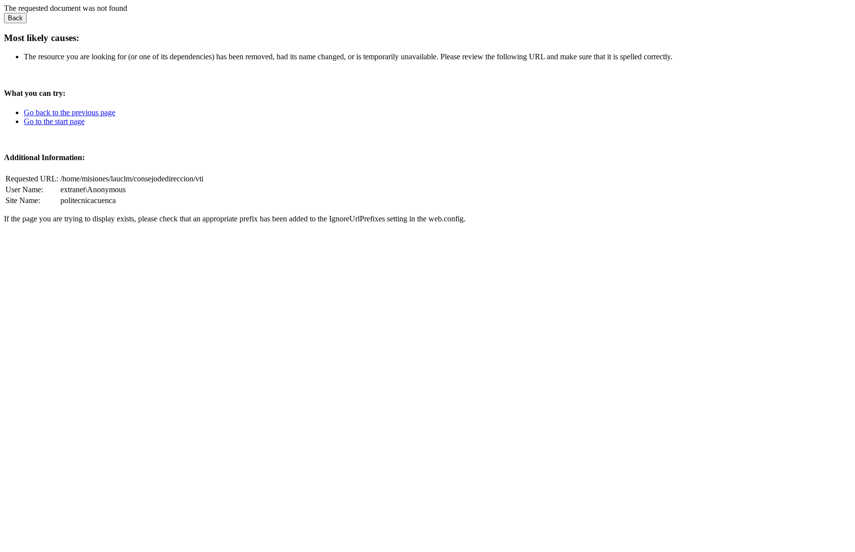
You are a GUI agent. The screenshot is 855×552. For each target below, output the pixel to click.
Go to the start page (54, 121)
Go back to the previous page (69, 112)
